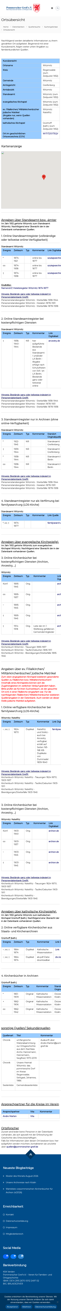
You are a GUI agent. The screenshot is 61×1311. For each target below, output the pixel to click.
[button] (44, 177)
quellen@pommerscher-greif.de (22, 1146)
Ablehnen (26, 1307)
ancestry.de (54, 340)
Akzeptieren (12, 1307)
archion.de (54, 831)
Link (57, 949)
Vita (32, 1116)
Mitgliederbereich (14, 1234)
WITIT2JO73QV (50, 133)
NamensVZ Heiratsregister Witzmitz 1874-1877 (24, 288)
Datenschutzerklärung (17, 1221)
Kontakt (10, 1214)
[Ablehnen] (57, 1302)
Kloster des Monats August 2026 (22, 1176)
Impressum (11, 1227)
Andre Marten (10, 1116)
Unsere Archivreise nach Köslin (21, 1182)
